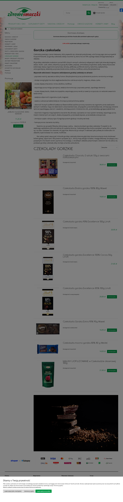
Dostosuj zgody (29, 491)
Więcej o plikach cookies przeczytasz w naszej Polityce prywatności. (22, 487)
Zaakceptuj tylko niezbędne (12, 491)
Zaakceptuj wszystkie (43, 491)
